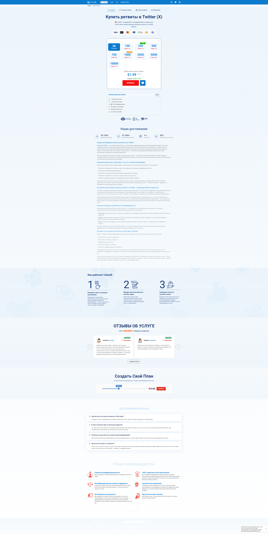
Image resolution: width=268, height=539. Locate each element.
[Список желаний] (175, 2)
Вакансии (149, 521)
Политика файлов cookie (116, 527)
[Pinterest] (174, 527)
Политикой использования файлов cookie (250, 530)
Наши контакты (125, 2)
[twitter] (179, 527)
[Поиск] (171, 2)
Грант (112, 526)
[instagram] (176, 527)
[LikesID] (95, 521)
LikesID (89, 5)
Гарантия (178, 521)
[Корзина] (179, 2)
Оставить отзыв (134, 361)
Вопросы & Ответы (134, 510)
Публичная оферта (120, 526)
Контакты (170, 521)
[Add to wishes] (143, 83)
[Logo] (92, 2)
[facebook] (177, 527)
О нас (111, 2)
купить (131, 83)
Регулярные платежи (142, 526)
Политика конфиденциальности (131, 527)
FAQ (117, 2)
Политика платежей (130, 526)
